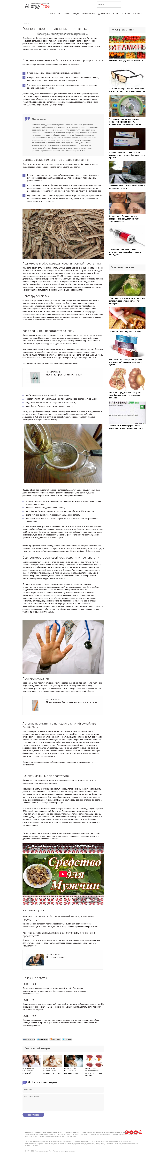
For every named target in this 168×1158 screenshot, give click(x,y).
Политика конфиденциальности (64, 1151)
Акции (76, 14)
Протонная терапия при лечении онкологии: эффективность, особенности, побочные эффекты (125, 122)
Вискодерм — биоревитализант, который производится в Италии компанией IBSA (124, 219)
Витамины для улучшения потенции (126, 60)
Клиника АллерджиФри (43, 1151)
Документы (104, 14)
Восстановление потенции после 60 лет (51, 1072)
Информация (89, 14)
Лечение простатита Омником (64, 374)
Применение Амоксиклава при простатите (71, 702)
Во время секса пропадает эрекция (71, 1072)
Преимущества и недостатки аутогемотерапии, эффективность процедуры (125, 252)
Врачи (66, 14)
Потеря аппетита (56, 957)
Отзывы (126, 14)
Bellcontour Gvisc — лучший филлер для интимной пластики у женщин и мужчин (126, 362)
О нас (115, 14)
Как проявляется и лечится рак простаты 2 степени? (94, 1073)
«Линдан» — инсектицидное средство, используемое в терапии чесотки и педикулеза (127, 301)
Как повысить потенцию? (28, 1072)
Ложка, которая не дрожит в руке (125, 331)
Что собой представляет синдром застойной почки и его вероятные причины (125, 395)
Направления (54, 14)
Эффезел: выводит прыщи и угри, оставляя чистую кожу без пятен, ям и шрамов (127, 155)
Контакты (138, 14)
